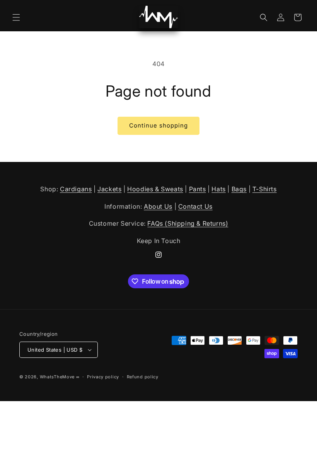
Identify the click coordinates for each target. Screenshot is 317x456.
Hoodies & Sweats (155, 189)
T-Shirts (264, 189)
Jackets (109, 189)
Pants (197, 189)
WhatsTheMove (57, 376)
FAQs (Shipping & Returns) (187, 223)
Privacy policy (103, 376)
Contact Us (195, 206)
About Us (158, 206)
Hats (218, 189)
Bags (239, 189)
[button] (16, 17)
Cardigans (76, 189)
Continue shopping (158, 125)
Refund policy (142, 376)
